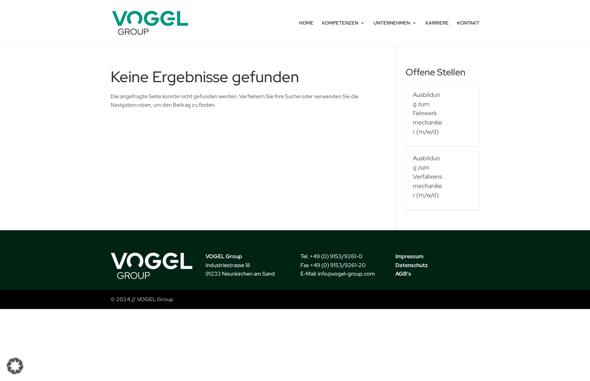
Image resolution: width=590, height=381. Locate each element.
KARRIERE (437, 23)
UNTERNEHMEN (392, 23)
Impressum (409, 256)
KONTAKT (468, 23)
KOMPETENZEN (340, 23)
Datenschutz (411, 265)
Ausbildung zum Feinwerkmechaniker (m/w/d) (427, 113)
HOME (306, 23)
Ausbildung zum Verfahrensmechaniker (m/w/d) (427, 176)
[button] (15, 366)
